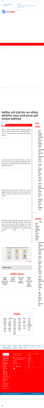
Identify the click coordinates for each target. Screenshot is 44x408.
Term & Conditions (21, 7)
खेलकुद (7, 118)
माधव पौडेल (9, 121)
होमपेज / (3, 118)
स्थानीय (5, 344)
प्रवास (31, 344)
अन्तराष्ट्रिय (15, 342)
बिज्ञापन (21, 5)
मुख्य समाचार (27, 342)
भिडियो (5, 342)
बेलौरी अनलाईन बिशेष (13, 344)
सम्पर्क (24, 5)
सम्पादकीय (34, 342)
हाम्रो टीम (27, 5)
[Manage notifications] (2, 406)
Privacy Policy (34, 5)
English (9, 342)
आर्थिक (21, 342)
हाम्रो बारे (30, 5)
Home (19, 5)
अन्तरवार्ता (21, 344)
